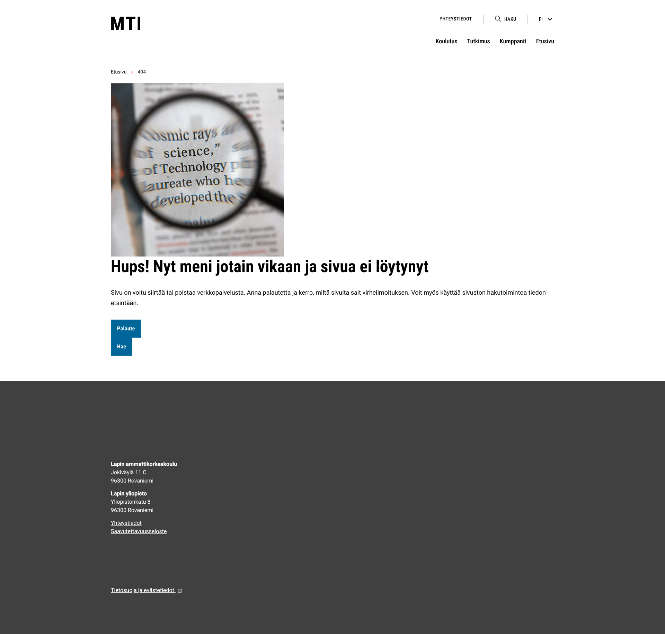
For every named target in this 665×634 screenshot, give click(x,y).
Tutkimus (478, 41)
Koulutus (447, 41)
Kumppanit (513, 41)
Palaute (126, 328)
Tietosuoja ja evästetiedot (143, 590)
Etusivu (545, 41)
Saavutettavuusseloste (139, 531)
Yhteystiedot (456, 19)
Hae (121, 346)
